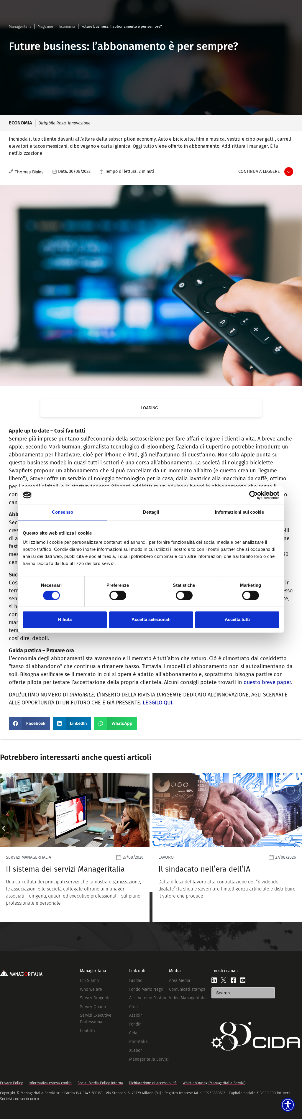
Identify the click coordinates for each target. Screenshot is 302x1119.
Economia (67, 26)
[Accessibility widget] (288, 1105)
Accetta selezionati (151, 619)
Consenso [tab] (62, 512)
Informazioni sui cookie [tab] (239, 512)
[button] (29, 723)
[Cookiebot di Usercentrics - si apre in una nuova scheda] (253, 495)
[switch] (117, 595)
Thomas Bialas (29, 171)
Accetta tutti (237, 619)
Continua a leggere (259, 171)
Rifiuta (65, 619)
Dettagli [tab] (151, 512)
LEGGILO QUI (157, 702)
